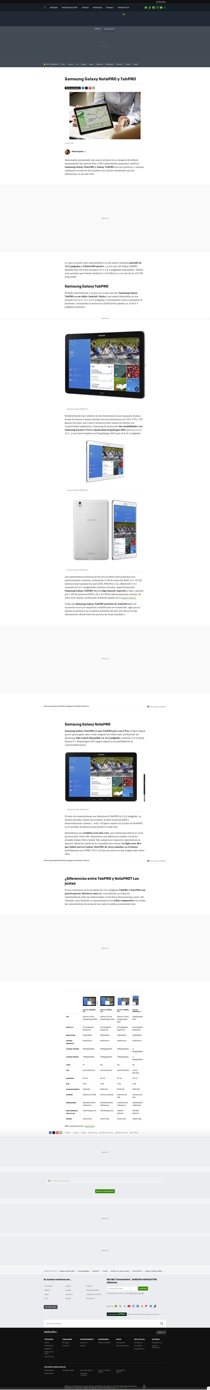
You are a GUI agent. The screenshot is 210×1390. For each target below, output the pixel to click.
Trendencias (138, 1342)
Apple (46, 1294)
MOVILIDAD (97, 7)
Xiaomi (128, 64)
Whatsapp (109, 64)
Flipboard (90, 88)
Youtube (161, 7)
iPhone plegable (83, 1271)
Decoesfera (138, 1346)
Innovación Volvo (109, 29)
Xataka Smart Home (49, 1352)
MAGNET (110, 7)
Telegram (153, 7)
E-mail (93, 88)
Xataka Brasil (48, 1373)
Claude (105, 1271)
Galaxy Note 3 (128, 597)
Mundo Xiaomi (49, 1356)
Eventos (76, 1132)
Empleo (68, 1298)
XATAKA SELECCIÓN (70, 7)
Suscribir (143, 1288)
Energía (68, 1290)
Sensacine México (86, 1370)
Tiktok (149, 7)
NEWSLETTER (123, 7)
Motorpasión (120, 1342)
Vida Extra (65, 1346)
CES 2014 (134, 1132)
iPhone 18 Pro (137, 1271)
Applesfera (48, 1349)
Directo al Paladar (104, 1342)
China (63, 64)
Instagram (157, 7)
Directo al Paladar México (104, 1371)
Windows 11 (90, 1298)
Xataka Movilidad (92, 1290)
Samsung (89, 1126)
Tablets (83, 1132)
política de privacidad (136, 1293)
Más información (121, 1388)
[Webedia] (161, 1)
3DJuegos (65, 1342)
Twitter (165, 7)
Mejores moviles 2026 (67, 1271)
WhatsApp (145, 7)
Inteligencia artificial (93, 1294)
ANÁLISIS (53, 7)
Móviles (47, 1290)
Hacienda (99, 64)
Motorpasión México (120, 1371)
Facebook (83, 88)
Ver (106, 1191)
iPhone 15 (119, 64)
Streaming (48, 1286)
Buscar (162, 1323)
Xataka (46, 1342)
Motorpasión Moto (122, 1346)
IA (77, 64)
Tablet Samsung (107, 1132)
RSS (142, 1306)
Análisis (68, 1286)
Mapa (91, 64)
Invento (70, 64)
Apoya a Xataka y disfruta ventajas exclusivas (143, 1314)
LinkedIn (150, 1306)
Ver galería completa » (158, 706)
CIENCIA (85, 7)
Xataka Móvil (48, 1346)
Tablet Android (122, 1132)
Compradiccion (139, 1349)
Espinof (82, 1346)
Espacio (89, 1286)
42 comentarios (73, 88)
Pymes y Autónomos (156, 1346)
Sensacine (84, 1342)
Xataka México (49, 1370)
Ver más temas (50, 1307)
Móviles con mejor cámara (120, 1271)
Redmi (136, 64)
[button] (78, 151)
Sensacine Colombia (84, 1374)
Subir (160, 1332)
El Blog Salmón (157, 1342)
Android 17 (96, 1271)
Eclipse (83, 64)
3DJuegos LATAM (68, 1370)
